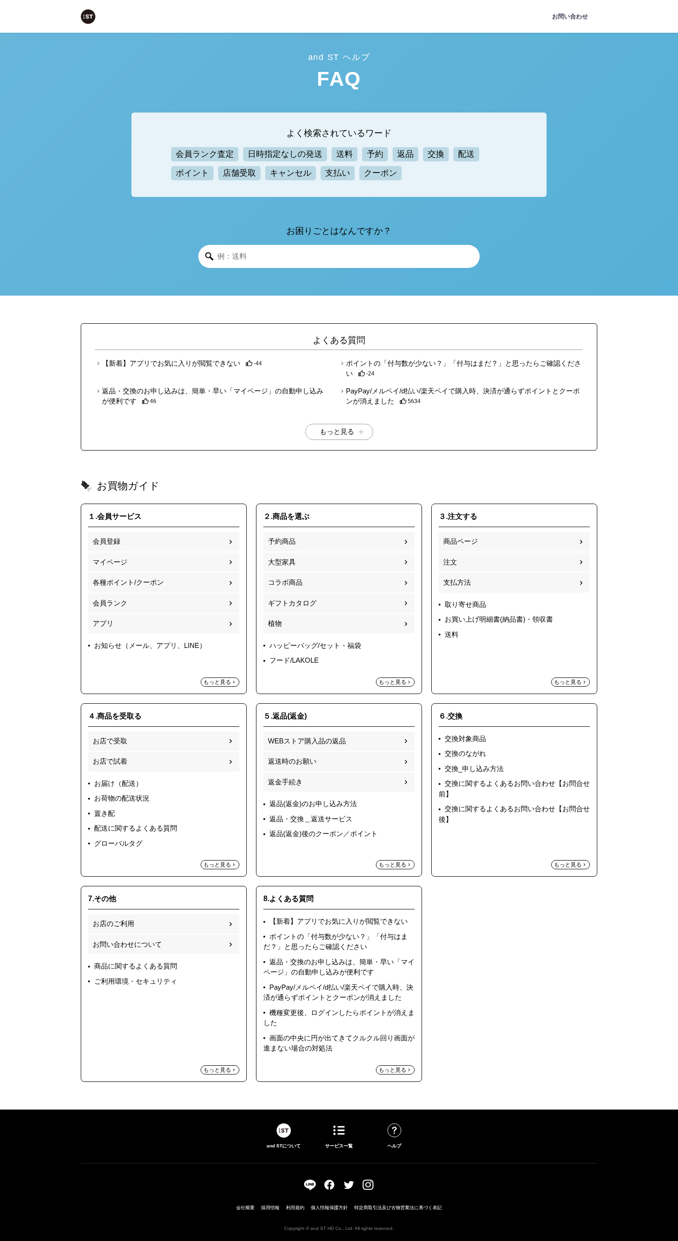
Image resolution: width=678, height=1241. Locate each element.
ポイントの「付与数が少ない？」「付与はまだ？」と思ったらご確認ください (463, 368)
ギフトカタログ (292, 603)
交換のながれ (465, 753)
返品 (405, 154)
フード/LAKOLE (294, 660)
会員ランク (110, 603)
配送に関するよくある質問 (135, 828)
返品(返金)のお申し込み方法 (313, 804)
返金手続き (285, 782)
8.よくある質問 (288, 899)
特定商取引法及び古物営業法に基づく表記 (398, 1207)
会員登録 (106, 541)
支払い (337, 173)
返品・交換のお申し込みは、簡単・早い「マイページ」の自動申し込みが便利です (212, 396)
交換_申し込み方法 (474, 768)
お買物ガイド (128, 486)
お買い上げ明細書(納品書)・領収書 (499, 619)
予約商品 (282, 541)
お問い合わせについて (127, 944)
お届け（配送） (118, 783)
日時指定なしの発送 (285, 154)
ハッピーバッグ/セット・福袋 (315, 645)
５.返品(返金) (285, 716)
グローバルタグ (118, 843)
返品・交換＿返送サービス (310, 819)
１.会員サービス (115, 516)
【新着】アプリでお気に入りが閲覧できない (172, 363)
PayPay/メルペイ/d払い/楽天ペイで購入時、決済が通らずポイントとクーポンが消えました (463, 396)
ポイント (192, 173)
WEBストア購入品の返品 (307, 741)
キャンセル (290, 173)
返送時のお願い (292, 761)
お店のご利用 (113, 923)
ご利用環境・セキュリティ (135, 981)
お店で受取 (110, 741)
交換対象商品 (465, 738)
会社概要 (245, 1207)
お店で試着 (110, 761)
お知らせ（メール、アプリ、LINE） (150, 645)
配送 (466, 154)
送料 (344, 154)
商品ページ (460, 541)
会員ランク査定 (205, 154)
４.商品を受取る (115, 716)
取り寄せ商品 (465, 604)
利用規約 (295, 1207)
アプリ (103, 623)
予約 (375, 154)
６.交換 (451, 716)
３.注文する (458, 516)
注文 (450, 562)
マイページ (110, 562)
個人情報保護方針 (329, 1207)
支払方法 (457, 582)
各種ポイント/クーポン (128, 582)
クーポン (380, 173)
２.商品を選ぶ (286, 516)
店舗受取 (239, 173)
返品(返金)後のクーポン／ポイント (323, 833)
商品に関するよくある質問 (135, 966)
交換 (436, 154)
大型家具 (282, 562)
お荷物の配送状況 (121, 798)
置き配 (104, 813)
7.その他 (102, 899)
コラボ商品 (285, 582)
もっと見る (217, 682)
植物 (275, 623)
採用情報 (270, 1207)
